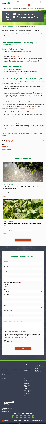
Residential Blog (11, 26)
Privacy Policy (22, 331)
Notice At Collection (17, 420)
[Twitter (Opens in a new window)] (17, 417)
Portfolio (31, 8)
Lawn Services (5, 369)
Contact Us (15, 390)
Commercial (16, 364)
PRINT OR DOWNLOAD (32, 140)
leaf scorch (28, 54)
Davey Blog (26, 383)
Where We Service (6, 371)
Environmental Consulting (38, 364)
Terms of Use (15, 331)
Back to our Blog (23, 240)
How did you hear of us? (9, 316)
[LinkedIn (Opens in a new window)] (33, 417)
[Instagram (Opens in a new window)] (25, 417)
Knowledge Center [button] (40, 8)
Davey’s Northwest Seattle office (19, 60)
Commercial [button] (9, 8)
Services (15, 367)
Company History (17, 381)
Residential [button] (4, 8)
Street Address (7, 294)
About (14, 378)
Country (6, 289)
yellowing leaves (35, 54)
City (5, 300)
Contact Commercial (17, 369)
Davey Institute (27, 395)
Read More (5, 196)
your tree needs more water (31, 95)
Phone (6, 284)
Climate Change (27, 393)
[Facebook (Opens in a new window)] (13, 417)
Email (5, 271)
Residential (5, 364)
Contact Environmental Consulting (38, 371)
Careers (14, 388)
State (5, 305)
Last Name (6, 266)
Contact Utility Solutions (27, 370)
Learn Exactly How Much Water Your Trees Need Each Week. (22, 134)
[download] (42, 141)
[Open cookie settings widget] (2, 421)
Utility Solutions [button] (15, 8)
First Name (6, 261)
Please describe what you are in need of (13, 321)
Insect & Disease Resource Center (27, 391)
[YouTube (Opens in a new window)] (29, 417)
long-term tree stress (29, 108)
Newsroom (15, 386)
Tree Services (5, 367)
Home (4, 26)
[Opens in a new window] (6, 140)
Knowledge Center (27, 379)
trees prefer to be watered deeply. (32, 61)
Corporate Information (37, 420)
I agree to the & (15, 331)
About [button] (35, 8)
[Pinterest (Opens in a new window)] (21, 417)
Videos (25, 388)
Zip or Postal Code (8, 310)
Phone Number (7, 277)
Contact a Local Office (5, 374)
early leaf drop (17, 56)
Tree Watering (5, 146)
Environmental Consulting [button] (24, 8)
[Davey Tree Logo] (10, 403)
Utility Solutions (28, 364)
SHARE (3, 140)
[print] (39, 141)
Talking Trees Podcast (27, 386)
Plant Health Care (6, 149)
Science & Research (17, 384)
